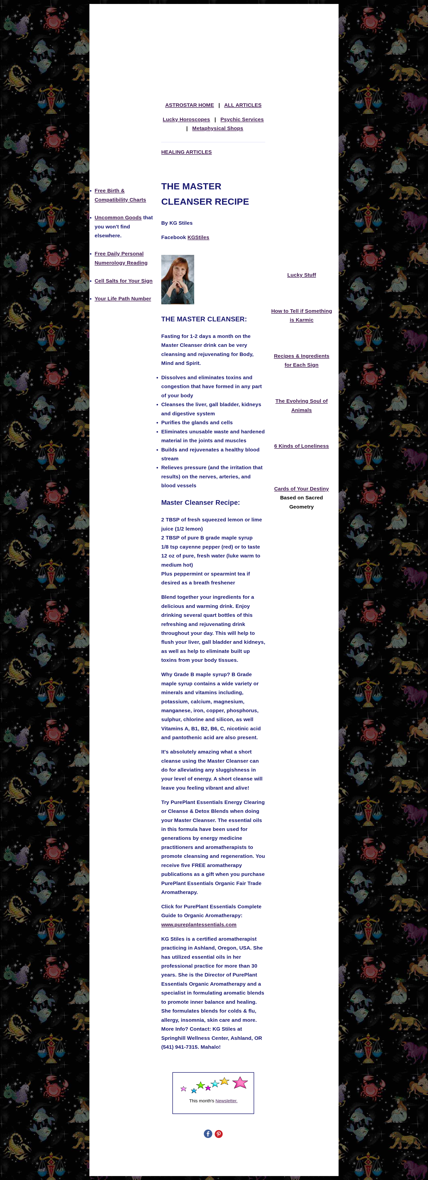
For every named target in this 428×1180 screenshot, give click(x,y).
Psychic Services (242, 119)
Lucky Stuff (301, 275)
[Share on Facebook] (208, 1136)
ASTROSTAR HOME (189, 105)
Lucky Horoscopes (186, 119)
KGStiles (198, 237)
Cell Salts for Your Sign (124, 281)
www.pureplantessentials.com (199, 925)
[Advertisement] (214, 40)
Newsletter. (226, 1100)
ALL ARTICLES (243, 105)
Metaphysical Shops (217, 128)
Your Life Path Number (123, 299)
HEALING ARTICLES (186, 152)
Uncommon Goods (118, 218)
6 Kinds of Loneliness (301, 446)
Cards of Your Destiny (301, 489)
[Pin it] (219, 1136)
